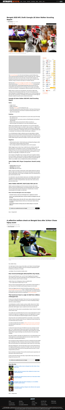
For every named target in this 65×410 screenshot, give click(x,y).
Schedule (28, 1)
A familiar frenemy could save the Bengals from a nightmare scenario (23, 194)
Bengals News (14, 393)
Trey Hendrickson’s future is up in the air (25, 84)
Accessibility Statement (23, 404)
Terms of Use (43, 402)
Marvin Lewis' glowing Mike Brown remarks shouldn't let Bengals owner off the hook (24, 197)
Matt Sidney (10, 21)
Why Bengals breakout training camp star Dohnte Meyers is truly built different (23, 204)
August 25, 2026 (24, 282)
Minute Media (7, 407)
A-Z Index (33, 404)
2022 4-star (16, 107)
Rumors (24, 1)
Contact (33, 401)
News (21, 1)
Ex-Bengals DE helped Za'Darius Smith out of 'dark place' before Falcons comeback (24, 201)
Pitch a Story (21, 402)
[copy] (14, 24)
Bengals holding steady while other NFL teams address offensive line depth (24, 199)
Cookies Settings (44, 404)
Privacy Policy (34, 402)
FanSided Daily (11, 402)
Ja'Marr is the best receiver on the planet (32, 322)
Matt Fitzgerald (11, 226)
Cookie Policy (53, 402)
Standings (33, 1)
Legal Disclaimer (12, 404)
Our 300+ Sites (43, 401)
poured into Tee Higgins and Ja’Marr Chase (23, 82)
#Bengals (19, 281)
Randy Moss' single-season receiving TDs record (30, 324)
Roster (37, 1)
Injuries (40, 1)
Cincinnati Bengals (13, 75)
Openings (21, 401)
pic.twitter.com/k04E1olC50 (26, 281)
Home (10, 393)
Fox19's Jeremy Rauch (32, 292)
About (10, 401)
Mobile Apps (53, 401)
